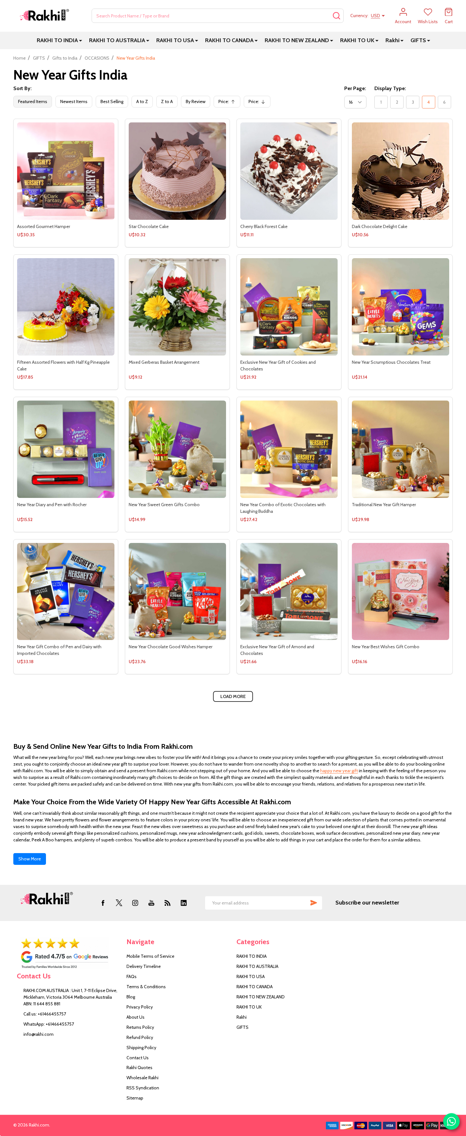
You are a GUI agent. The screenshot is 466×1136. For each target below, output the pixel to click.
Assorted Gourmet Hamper (43, 226)
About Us (135, 1017)
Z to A (167, 101)
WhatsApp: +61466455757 (48, 1024)
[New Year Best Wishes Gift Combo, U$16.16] (400, 591)
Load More (233, 696)
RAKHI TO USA (175, 40)
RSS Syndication (142, 1088)
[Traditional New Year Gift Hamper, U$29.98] (400, 449)
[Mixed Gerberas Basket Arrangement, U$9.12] (177, 307)
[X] (119, 903)
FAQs (131, 976)
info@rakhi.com (38, 1034)
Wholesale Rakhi (142, 1078)
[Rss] (167, 903)
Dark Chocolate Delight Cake (379, 226)
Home (19, 58)
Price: (228, 103)
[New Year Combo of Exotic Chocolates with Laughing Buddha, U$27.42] (289, 449)
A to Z (142, 101)
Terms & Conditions (146, 986)
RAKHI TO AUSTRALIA (117, 40)
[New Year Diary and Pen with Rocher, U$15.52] (65, 449)
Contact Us (137, 1058)
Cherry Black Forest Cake (264, 226)
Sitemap (134, 1098)
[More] (80, 40)
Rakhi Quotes (139, 1067)
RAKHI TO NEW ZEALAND (297, 40)
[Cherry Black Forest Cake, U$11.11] (289, 171)
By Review (195, 101)
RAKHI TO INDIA (57, 40)
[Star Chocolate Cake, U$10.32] (177, 171)
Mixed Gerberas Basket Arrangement (164, 362)
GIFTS (418, 40)
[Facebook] (103, 903)
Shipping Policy (141, 1047)
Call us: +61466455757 (44, 1014)
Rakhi (392, 40)
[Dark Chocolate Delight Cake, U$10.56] (400, 171)
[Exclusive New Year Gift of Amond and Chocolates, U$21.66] (289, 591)
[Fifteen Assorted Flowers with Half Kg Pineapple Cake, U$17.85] (65, 307)
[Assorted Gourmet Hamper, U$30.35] (65, 171)
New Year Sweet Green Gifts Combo (164, 504)
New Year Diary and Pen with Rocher (52, 504)
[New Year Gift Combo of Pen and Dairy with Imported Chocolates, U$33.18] (65, 591)
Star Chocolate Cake (149, 226)
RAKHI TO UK (357, 40)
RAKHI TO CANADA (229, 40)
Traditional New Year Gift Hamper (384, 504)
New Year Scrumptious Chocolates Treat (391, 362)
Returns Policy (140, 1027)
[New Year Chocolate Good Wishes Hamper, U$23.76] (177, 591)
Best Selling (111, 101)
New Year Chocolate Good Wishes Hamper (170, 647)
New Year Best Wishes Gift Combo (385, 647)
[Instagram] (135, 903)
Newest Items (73, 101)
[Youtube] (151, 903)
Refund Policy (139, 1037)
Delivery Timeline (143, 966)
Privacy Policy (139, 1007)
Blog (130, 997)
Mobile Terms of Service (150, 956)
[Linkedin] (184, 903)
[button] (68, 953)
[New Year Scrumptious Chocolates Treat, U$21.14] (400, 307)
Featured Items (32, 101)
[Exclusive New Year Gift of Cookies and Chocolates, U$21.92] (289, 307)
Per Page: (355, 88)
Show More (29, 859)
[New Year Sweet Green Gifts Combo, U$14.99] (177, 449)
